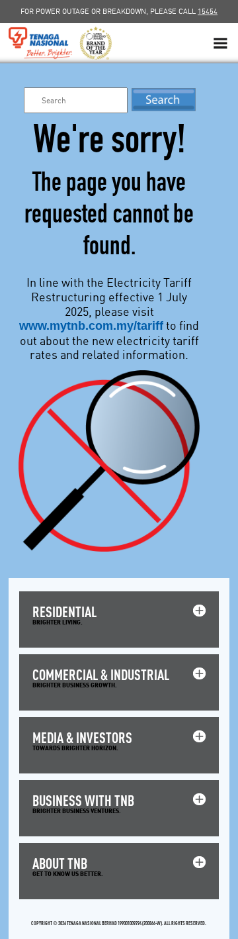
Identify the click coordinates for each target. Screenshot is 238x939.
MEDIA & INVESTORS (82, 737)
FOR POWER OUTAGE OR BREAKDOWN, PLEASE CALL (119, 11)
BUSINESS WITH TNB (83, 800)
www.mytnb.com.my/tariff (91, 325)
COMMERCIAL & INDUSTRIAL (100, 674)
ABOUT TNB (59, 863)
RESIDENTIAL (64, 611)
